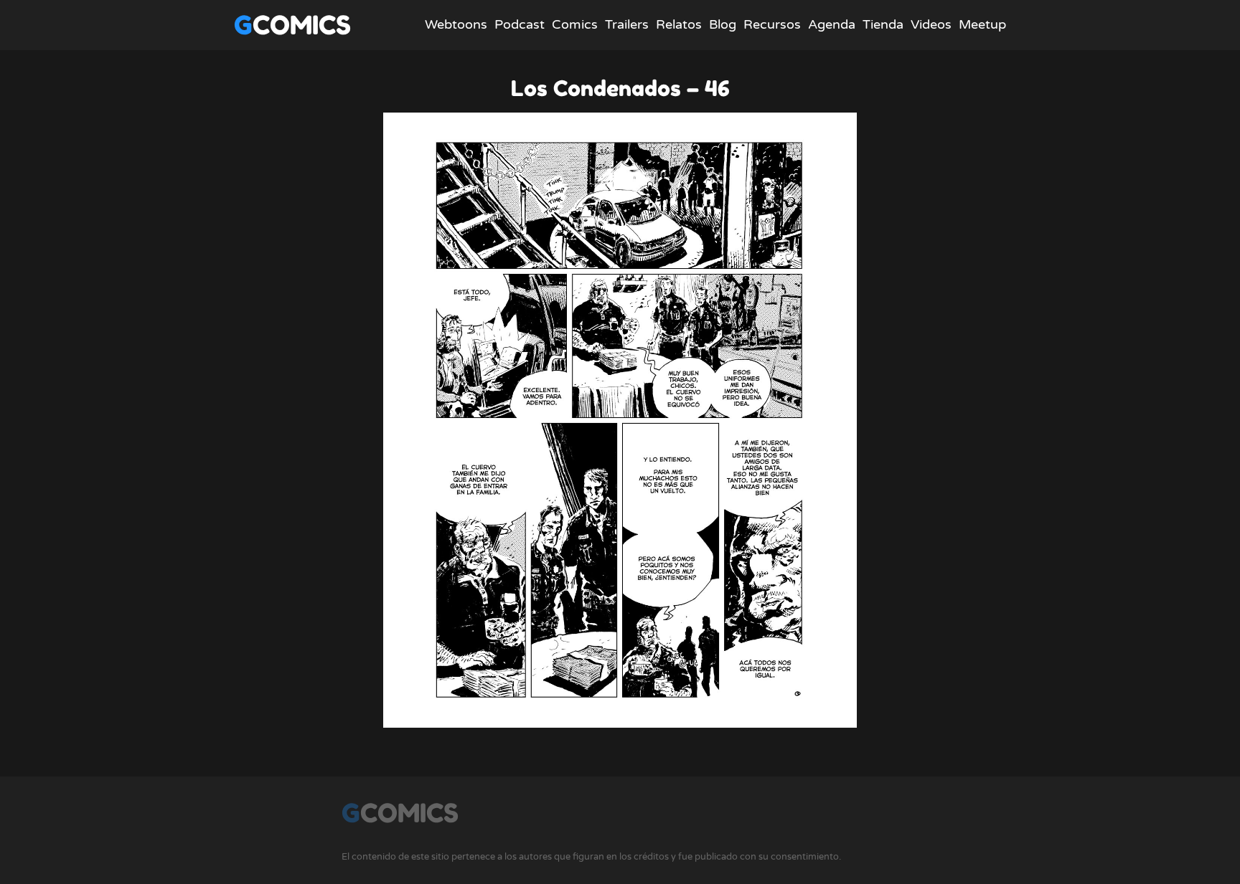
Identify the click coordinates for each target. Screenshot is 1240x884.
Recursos (772, 24)
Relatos (679, 24)
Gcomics (292, 24)
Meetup (982, 24)
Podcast (519, 24)
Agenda (831, 24)
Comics (575, 24)
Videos (931, 24)
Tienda (883, 24)
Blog (722, 24)
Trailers (627, 24)
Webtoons (456, 24)
